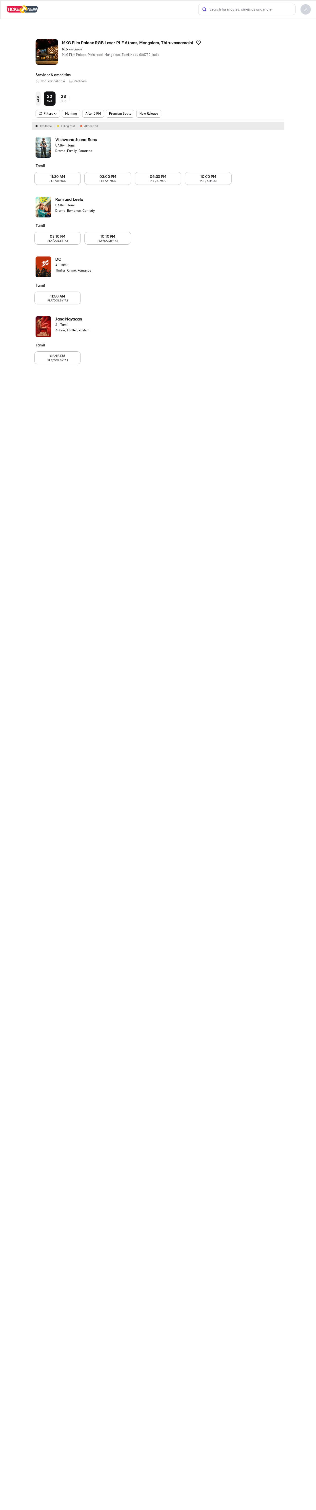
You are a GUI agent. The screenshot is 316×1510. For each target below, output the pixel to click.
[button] (305, 9)
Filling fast (68, 126)
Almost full (91, 126)
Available (46, 126)
